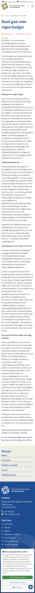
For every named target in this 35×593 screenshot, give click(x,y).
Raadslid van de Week (10, 465)
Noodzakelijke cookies (18, 582)
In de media (6, 460)
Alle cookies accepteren (18, 577)
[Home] (14, 6)
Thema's (5, 470)
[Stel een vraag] (30, 587)
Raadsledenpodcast (9, 475)
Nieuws (7, 15)
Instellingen (18, 587)
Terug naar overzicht (24, 34)
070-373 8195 (9, 511)
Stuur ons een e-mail (12, 514)
